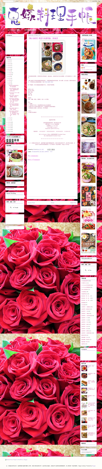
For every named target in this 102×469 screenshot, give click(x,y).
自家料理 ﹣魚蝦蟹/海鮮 (86, 333)
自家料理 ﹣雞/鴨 (85, 330)
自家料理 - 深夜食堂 (85, 309)
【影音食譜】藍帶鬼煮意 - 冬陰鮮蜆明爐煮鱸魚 (14, 105)
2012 (9, 129)
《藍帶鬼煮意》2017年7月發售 (88, 39)
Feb (10, 118)
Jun (10, 78)
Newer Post (31, 202)
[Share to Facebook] (52, 149)
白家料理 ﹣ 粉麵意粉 (86, 306)
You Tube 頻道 (54, 125)
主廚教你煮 (67, 131)
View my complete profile (86, 69)
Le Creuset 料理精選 (85, 285)
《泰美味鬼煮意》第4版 (86, 162)
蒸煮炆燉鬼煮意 (50, 131)
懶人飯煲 (42, 151)
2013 (9, 127)
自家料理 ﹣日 (84, 320)
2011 (9, 131)
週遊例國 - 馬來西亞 (85, 339)
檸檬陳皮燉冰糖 (84, 78)
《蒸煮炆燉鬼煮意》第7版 (87, 185)
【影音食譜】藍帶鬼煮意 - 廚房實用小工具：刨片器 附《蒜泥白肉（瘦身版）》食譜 (14, 113)
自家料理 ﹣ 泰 (84, 311)
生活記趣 (83, 304)
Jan (10, 119)
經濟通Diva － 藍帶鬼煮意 (12, 149)
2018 (9, 67)
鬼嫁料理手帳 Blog (54, 128)
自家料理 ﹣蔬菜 (84, 324)
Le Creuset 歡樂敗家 (85, 287)
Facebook (44, 30)
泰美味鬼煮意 (59, 131)
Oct (10, 70)
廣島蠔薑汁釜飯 (84, 116)
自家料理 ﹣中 (84, 317)
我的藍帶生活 (84, 293)
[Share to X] (51, 149)
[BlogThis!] (49, 149)
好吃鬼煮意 (42, 131)
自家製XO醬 (84, 93)
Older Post (73, 202)
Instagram (56, 30)
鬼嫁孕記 (83, 343)
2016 (9, 122)
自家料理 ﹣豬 (84, 328)
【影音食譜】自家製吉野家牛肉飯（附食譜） (91, 434)
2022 (9, 60)
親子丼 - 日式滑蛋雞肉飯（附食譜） (91, 426)
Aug (10, 74)
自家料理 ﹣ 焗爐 (85, 313)
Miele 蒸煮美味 (84, 289)
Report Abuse (10, 188)
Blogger (93, 465)
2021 (9, 61)
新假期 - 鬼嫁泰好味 (11, 164)
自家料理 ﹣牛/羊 (48, 151)
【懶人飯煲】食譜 (49, 82)
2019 (9, 65)
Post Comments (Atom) (55, 206)
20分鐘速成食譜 (30, 30)
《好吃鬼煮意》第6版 (86, 209)
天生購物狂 (83, 291)
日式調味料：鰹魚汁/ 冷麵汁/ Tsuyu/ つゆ (91, 419)
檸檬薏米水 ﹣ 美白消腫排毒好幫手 (91, 389)
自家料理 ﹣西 (84, 326)
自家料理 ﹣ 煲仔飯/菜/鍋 (86, 315)
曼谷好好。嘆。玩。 (85, 296)
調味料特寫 (83, 335)
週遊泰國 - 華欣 (84, 341)
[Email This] (48, 149)
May (10, 80)
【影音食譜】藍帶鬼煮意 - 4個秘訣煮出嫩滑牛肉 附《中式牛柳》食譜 (14, 100)
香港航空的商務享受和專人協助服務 (13, 86)
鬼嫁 (84, 67)
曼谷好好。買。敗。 (85, 298)
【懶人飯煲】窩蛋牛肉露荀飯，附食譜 (13, 96)
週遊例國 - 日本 (84, 337)
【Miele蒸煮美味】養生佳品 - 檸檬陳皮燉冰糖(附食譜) (14, 89)
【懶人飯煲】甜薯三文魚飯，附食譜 (13, 109)
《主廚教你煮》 (84, 232)
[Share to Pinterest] (54, 149)
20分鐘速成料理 (35, 151)
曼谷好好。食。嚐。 (85, 300)
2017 (9, 69)
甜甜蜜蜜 (83, 302)
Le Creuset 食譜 (14, 30)
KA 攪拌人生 (84, 283)
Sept (10, 72)
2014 (9, 126)
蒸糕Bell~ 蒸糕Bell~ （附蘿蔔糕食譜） (91, 382)
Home (52, 202)
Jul (10, 76)
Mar (10, 84)
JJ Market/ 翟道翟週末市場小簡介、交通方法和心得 (91, 405)
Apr (10, 82)
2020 (9, 63)
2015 (9, 124)
